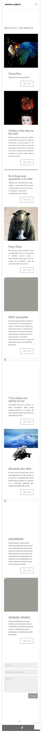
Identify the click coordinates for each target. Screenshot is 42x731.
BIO (20, 721)
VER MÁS (27, 83)
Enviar (33, 695)
